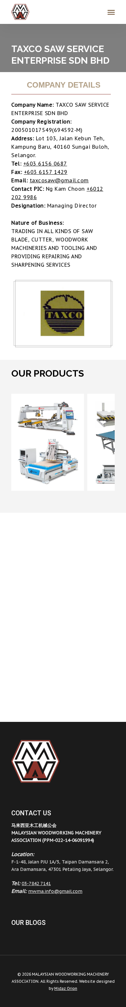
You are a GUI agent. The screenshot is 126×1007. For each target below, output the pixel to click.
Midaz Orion (65, 988)
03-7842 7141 (36, 883)
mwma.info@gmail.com (55, 891)
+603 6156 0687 (45, 163)
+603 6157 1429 (46, 172)
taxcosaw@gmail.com (59, 180)
